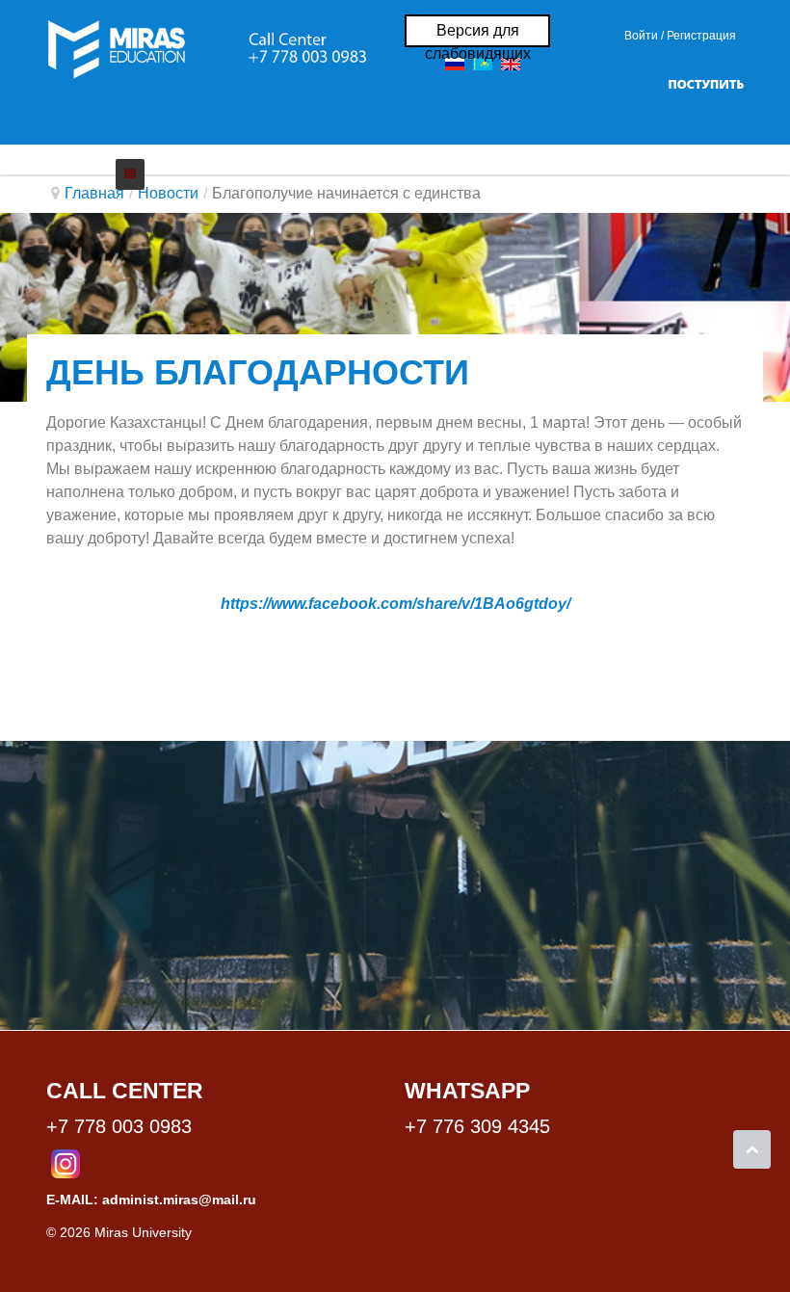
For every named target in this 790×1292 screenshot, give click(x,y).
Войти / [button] (644, 35)
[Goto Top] (752, 1149)
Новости (168, 193)
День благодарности (257, 372)
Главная (94, 193)
